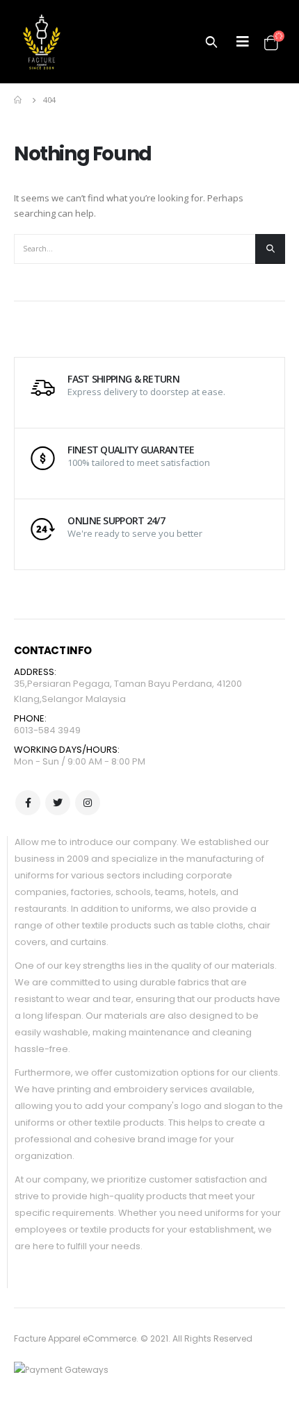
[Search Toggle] (211, 42)
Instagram (87, 802)
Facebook (27, 802)
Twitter (57, 802)
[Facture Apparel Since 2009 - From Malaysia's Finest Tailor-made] (42, 41)
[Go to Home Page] (19, 100)
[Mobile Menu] (242, 41)
